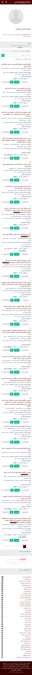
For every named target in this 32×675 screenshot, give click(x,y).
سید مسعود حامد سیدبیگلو (24, 657)
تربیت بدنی (18, 562)
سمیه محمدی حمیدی (25, 616)
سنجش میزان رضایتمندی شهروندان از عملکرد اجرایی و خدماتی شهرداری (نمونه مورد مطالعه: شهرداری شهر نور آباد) (16, 332)
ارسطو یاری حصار (26, 639)
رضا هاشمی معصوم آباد (25, 604)
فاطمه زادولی (27, 587)
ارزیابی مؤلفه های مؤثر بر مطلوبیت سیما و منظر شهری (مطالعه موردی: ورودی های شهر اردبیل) (16, 379)
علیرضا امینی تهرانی (14, 338)
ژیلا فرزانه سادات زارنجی (10, 382)
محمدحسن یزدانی (14, 68)
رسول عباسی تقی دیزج (20, 264)
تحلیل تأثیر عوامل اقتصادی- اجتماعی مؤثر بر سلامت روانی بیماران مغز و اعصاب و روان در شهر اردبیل (17, 307)
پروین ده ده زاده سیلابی (25, 633)
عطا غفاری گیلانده (14, 144)
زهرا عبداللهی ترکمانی (26, 647)
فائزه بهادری (23, 68)
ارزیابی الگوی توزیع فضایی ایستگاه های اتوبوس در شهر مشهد (16, 449)
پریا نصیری (28, 637)
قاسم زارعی (28, 620)
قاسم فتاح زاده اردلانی (25, 606)
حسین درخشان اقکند (25, 649)
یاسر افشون (13, 524)
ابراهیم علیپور (27, 629)
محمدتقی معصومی (26, 645)
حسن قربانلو (28, 643)
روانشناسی (23, 562)
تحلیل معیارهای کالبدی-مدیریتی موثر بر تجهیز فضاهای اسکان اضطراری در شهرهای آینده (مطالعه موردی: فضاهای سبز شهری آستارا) (16, 520)
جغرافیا (15, 155)
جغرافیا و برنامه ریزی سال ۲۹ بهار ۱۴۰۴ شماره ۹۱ (16, 480)
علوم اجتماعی (16, 560)
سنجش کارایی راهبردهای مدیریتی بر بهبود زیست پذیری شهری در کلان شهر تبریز (18, 187)
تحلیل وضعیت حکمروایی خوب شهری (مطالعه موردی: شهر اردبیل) (16, 165)
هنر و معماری (9, 560)
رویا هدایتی (23, 144)
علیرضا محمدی (4, 68)
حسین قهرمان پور (21, 238)
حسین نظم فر (22, 120)
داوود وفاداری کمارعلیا (25, 598)
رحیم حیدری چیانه (26, 635)
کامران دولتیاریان (22, 118)
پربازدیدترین (14, 45)
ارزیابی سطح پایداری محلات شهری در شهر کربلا (16, 426)
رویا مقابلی (23, 360)
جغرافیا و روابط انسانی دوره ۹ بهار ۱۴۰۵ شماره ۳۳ (16, 148)
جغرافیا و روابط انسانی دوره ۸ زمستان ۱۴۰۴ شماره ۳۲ (15, 362)
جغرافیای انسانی (8, 249)
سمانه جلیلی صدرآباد (26, 614)
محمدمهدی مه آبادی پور (24, 526)
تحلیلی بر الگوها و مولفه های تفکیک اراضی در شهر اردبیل (17, 473)
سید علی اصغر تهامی (21, 408)
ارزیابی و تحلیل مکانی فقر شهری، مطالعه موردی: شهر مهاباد (17, 235)
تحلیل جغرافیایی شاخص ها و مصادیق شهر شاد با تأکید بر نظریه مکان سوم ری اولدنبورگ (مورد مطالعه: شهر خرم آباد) (16, 114)
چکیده (16, 82)
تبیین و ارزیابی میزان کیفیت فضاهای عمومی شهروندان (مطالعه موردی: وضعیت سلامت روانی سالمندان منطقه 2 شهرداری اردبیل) (16, 284)
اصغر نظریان (28, 612)
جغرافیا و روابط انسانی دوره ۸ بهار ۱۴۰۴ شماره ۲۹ (16, 340)
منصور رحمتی (26, 70)
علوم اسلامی (14, 564)
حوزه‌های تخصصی (22, 79)
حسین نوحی (5, 524)
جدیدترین (20, 45)
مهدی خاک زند (27, 624)
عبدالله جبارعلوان (12, 428)
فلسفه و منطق (11, 562)
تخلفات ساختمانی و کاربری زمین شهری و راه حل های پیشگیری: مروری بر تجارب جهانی (16, 357)
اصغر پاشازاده (27, 579)
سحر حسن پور (27, 608)
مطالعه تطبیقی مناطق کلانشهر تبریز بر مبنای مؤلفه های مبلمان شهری (16, 65)
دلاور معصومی (12, 168)
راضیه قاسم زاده (22, 190)
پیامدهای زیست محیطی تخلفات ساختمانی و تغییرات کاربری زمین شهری (16, 497)
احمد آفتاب (28, 626)
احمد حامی (28, 622)
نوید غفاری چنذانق (21, 92)
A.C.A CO (11, 672)
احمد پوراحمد (27, 631)
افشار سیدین (28, 600)
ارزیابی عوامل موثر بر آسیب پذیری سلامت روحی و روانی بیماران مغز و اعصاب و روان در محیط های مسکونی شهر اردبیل (17, 210)
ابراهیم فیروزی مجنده (25, 596)
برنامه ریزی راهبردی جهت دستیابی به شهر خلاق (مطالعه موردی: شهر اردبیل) (18, 89)
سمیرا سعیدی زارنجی (21, 214)
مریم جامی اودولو (21, 476)
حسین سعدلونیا (27, 655)
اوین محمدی (13, 238)
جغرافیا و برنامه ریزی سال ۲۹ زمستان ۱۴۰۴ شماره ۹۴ (15, 218)
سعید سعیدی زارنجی (16, 216)
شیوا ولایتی (28, 610)
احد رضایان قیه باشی (26, 641)
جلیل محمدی (27, 618)
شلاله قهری (23, 452)
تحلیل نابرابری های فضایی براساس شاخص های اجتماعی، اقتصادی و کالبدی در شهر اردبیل (17, 261)
